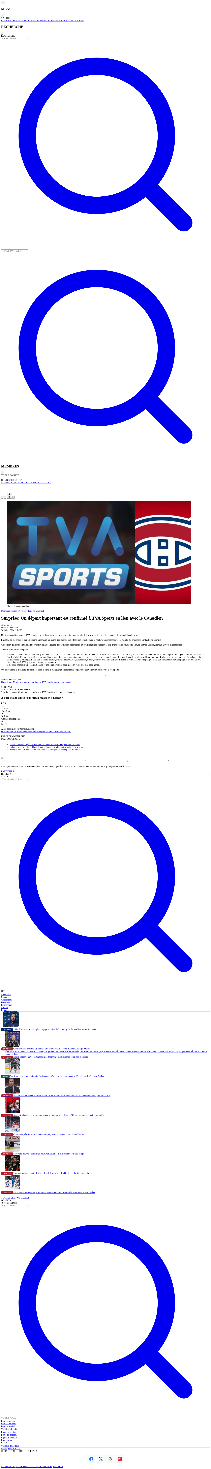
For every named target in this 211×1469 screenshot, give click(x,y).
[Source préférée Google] (110, 1459)
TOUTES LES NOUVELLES (15, 1198)
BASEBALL (16, 20)
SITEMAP (58, 1466)
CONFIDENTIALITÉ (26, 1466)
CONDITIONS (8, 1466)
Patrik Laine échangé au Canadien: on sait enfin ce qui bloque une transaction (45, 744)
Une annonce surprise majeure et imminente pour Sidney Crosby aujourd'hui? (36, 731)
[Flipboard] (120, 1459)
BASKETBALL (29, 20)
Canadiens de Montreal (33, 611)
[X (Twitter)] (101, 1459)
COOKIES (42, 1466)
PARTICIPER (7, 771)
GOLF (53, 20)
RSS (50, 1466)
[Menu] (2, 497)
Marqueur (5, 611)
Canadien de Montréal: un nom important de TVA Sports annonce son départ (36, 682)
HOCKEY (61, 20)
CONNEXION (8, 482)
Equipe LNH (16, 611)
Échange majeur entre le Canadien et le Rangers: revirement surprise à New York (46, 747)
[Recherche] (5, 497)
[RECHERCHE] (105, 248)
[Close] (2, 15)
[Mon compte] (13, 497)
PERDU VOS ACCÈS (40, 482)
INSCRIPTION (22, 482)
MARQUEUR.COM (11, 1448)
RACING (70, 20)
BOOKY (5, 20)
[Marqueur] (105, 488)
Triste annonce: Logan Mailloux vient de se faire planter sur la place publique (45, 749)
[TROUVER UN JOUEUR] (105, 460)
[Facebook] (91, 1459)
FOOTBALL (43, 20)
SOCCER (79, 20)
